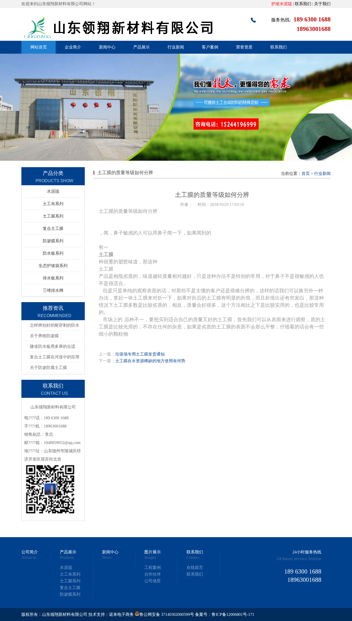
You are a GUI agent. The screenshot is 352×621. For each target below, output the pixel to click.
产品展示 (141, 47)
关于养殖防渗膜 (44, 336)
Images (150, 557)
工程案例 (152, 567)
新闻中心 (107, 47)
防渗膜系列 (53, 241)
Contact (193, 557)
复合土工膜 (53, 228)
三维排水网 (53, 290)
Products (67, 557)
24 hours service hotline (298, 558)
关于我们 (322, 4)
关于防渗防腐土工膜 (48, 367)
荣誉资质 (244, 47)
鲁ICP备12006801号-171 (233, 614)
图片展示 (152, 552)
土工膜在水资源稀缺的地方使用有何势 (150, 361)
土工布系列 (53, 203)
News (107, 557)
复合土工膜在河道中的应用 (54, 357)
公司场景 (152, 581)
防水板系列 (53, 253)
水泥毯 (53, 191)
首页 (305, 173)
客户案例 (210, 47)
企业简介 (73, 47)
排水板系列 (53, 278)
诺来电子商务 (121, 614)
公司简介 (29, 552)
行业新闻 (175, 47)
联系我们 (303, 4)
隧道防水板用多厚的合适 (52, 346)
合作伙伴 (152, 574)
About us (28, 557)
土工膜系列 (53, 216)
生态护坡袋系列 (53, 265)
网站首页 (38, 47)
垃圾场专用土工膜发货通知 (140, 354)
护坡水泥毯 (281, 4)
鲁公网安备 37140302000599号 (166, 614)
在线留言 (195, 567)
